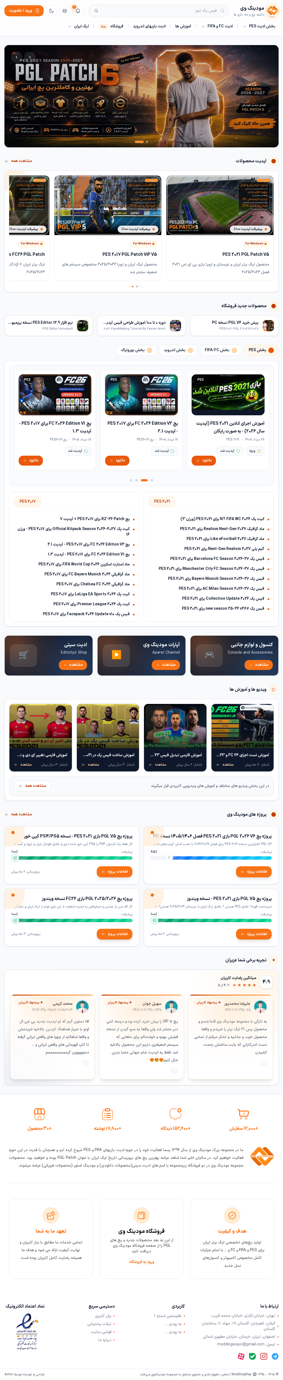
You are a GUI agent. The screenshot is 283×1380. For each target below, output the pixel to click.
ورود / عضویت (20, 11)
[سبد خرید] (64, 10)
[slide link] (141, 96)
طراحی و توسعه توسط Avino (24, 1374)
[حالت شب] (51, 10)
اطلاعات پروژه (257, 871)
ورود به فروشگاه (141, 1262)
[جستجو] (96, 11)
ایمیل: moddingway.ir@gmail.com (246, 1344)
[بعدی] (16, 57)
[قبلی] (29, 57)
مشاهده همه (21, 161)
